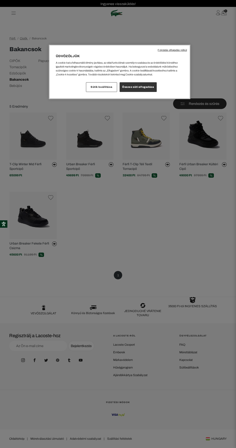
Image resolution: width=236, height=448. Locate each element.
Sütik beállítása (101, 86)
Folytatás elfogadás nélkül (172, 50)
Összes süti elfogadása (138, 86)
